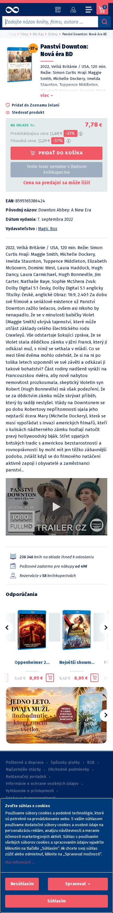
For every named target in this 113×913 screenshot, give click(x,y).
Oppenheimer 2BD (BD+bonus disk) (32, 662)
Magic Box (47, 228)
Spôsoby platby (65, 762)
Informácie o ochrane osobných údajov (42, 783)
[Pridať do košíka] (4, 678)
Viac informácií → (20, 862)
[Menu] (89, 10)
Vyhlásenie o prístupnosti (30, 790)
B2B (91, 762)
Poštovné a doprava (24, 762)
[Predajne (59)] (58, 9)
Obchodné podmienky (68, 769)
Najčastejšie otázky (23, 769)
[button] (22, 884)
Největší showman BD (77, 662)
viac (44, 95)
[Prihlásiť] (73, 9)
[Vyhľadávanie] (104, 21)
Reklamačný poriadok (26, 776)
